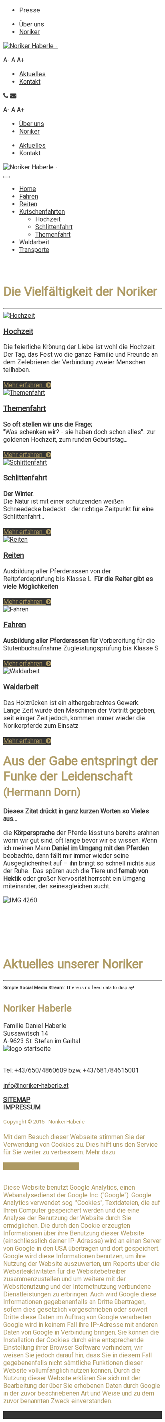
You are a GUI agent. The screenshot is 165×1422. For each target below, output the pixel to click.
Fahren (28, 196)
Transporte (34, 250)
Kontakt (29, 81)
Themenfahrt (52, 234)
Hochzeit (47, 219)
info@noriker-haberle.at (35, 1085)
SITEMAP (16, 1099)
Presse (29, 10)
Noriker (29, 32)
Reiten (28, 204)
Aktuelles (32, 74)
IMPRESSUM (21, 1107)
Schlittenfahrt (53, 227)
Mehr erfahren (24, 385)
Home (27, 189)
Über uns (31, 24)
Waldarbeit (34, 242)
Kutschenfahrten (42, 211)
